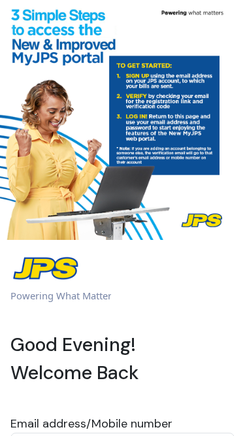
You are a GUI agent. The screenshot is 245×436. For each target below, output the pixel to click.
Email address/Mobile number (91, 423)
